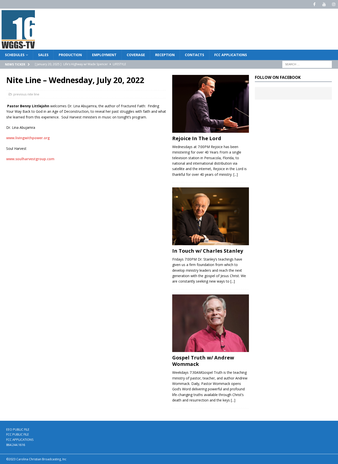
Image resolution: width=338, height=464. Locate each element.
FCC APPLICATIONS (230, 54)
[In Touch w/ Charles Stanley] (210, 216)
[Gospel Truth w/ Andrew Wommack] (210, 323)
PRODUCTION (70, 54)
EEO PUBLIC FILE (17, 429)
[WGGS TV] (18, 46)
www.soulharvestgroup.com (30, 158)
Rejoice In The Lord (196, 138)
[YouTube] (324, 4)
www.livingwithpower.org (28, 137)
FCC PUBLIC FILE (17, 434)
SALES (43, 54)
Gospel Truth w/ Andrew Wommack (203, 360)
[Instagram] (333, 4)
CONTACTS (194, 54)
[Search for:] (307, 64)
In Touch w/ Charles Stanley (207, 250)
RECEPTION (165, 54)
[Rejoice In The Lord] (210, 104)
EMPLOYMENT (104, 54)
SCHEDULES (14, 54)
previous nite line (26, 94)
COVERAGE (136, 54)
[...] (235, 174)
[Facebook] (314, 4)
